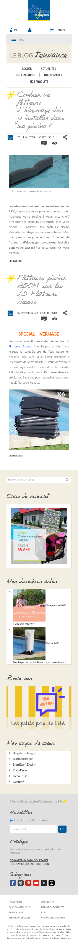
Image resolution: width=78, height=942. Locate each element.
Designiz (18, 781)
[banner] (39, 10)
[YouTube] (36, 883)
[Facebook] (13, 883)
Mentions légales (19, 917)
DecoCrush (20, 776)
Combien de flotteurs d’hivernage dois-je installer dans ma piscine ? (42, 110)
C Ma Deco (20, 770)
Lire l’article (16, 261)
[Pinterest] (28, 883)
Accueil (27, 69)
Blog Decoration (23, 758)
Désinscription (39, 820)
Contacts (47, 902)
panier (61, 30)
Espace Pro (15, 902)
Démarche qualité (52, 907)
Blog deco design (23, 753)
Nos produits (39, 81)
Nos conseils (53, 75)
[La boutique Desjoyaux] (39, 53)
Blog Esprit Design (24, 764)
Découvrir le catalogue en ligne (30, 863)
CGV (43, 912)
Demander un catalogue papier (29, 860)
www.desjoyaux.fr (53, 917)
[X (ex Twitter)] (44, 883)
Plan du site (16, 912)
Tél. (16, 30)
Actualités (48, 69)
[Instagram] (52, 883)
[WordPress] (21, 883)
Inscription (19, 820)
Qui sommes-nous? (20, 907)
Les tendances (26, 75)
